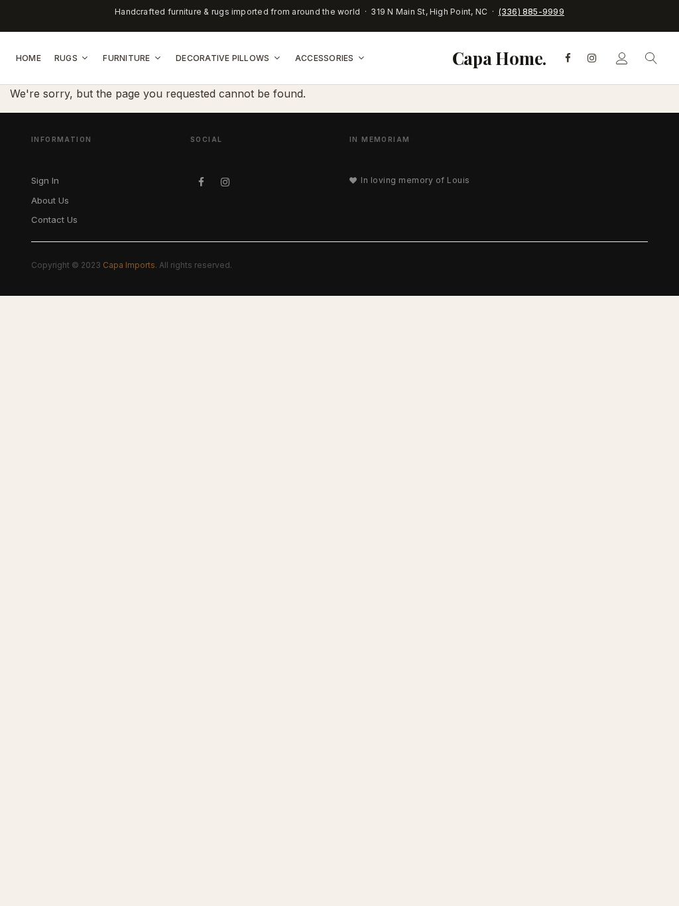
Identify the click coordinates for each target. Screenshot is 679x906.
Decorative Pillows (224, 57)
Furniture (127, 57)
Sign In (45, 180)
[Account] (622, 58)
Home (28, 57)
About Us (50, 200)
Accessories (325, 57)
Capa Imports (129, 265)
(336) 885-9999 (531, 12)
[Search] (651, 58)
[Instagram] (591, 57)
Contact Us (54, 219)
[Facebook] (567, 57)
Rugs (67, 57)
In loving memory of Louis (415, 180)
